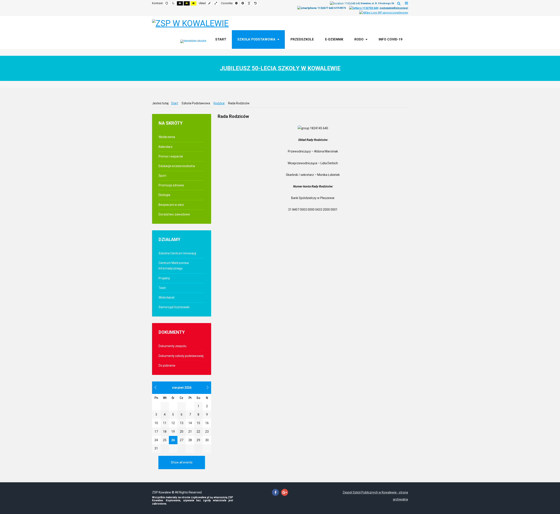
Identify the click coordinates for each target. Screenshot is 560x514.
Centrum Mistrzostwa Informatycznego (174, 265)
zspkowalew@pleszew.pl (394, 8)
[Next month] (207, 387)
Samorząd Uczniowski (174, 307)
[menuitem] (221, 39)
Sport (162, 175)
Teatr (162, 288)
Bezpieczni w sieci (171, 204)
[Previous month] (155, 387)
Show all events (181, 462)
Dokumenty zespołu (172, 346)
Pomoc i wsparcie (171, 156)
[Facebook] (275, 492)
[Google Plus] (284, 492)
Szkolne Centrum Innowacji (177, 253)
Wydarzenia (167, 137)
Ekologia (164, 195)
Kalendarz (166, 147)
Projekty (164, 278)
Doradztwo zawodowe (174, 214)
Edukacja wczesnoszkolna (177, 166)
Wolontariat (167, 297)
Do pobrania (167, 365)
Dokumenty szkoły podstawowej (181, 356)
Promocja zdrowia (171, 185)
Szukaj (399, 3)
